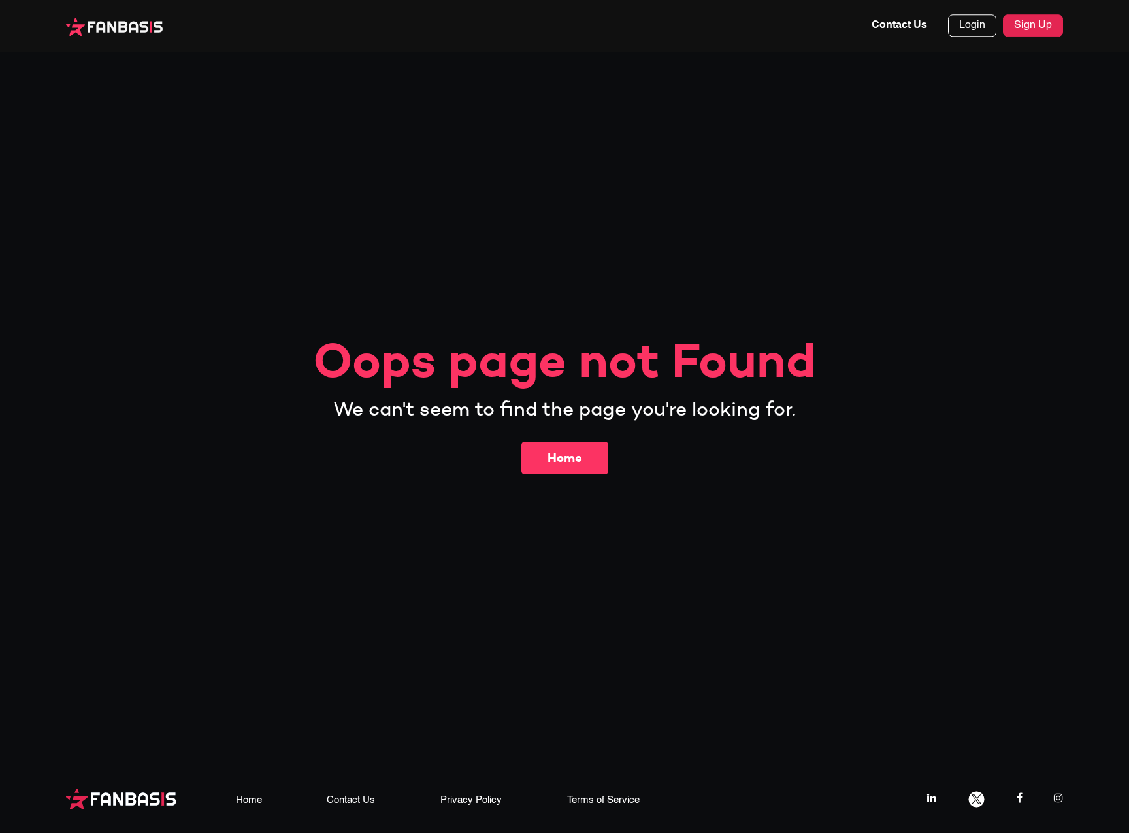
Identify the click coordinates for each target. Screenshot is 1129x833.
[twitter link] (976, 798)
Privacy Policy (471, 800)
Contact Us (899, 26)
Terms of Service (603, 800)
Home (565, 457)
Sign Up (1033, 26)
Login (972, 26)
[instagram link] (1058, 798)
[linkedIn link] (931, 798)
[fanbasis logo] (121, 798)
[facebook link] (1020, 798)
